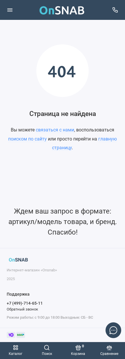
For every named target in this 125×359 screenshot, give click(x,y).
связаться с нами (55, 130)
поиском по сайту (27, 139)
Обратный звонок (22, 309)
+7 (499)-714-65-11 (25, 303)
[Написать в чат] (113, 330)
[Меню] (10, 10)
